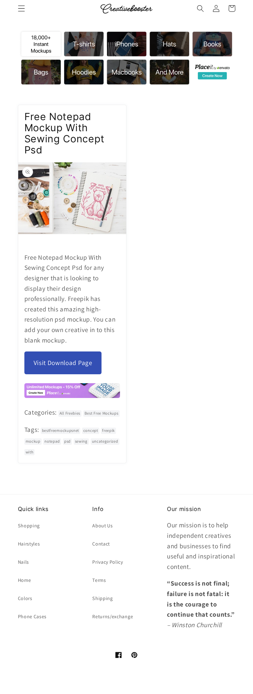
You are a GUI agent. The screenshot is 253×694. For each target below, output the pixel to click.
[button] (21, 8)
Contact (101, 544)
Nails (23, 562)
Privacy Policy (107, 562)
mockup (33, 441)
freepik (108, 430)
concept (90, 430)
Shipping (102, 598)
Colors (25, 598)
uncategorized (105, 441)
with (30, 452)
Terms (99, 580)
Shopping (29, 525)
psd (67, 441)
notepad (52, 441)
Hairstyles (29, 544)
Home (24, 580)
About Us (102, 525)
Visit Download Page (63, 363)
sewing (81, 441)
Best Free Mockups (101, 413)
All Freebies (70, 413)
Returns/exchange (112, 616)
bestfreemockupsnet (60, 430)
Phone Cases (32, 616)
